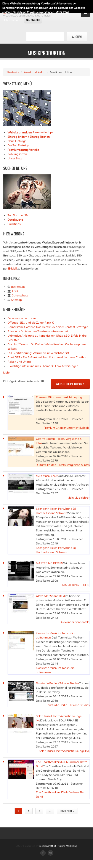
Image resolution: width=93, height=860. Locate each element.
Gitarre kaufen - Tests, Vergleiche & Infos (63, 464)
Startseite (12, 72)
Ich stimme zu (13, 20)
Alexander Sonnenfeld (50, 596)
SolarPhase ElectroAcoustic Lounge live (64, 750)
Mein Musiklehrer (47, 476)
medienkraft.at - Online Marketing (58, 845)
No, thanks (33, 20)
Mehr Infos (62, 12)
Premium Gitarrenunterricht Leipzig (59, 397)
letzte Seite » (67, 811)
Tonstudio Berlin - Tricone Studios (57, 683)
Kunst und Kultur (35, 72)
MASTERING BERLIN (49, 563)
